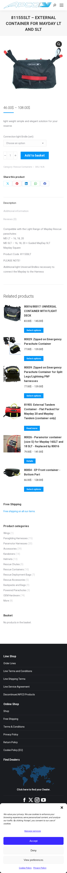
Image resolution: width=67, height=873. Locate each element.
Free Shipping (10, 719)
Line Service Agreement (16, 686)
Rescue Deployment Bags (17, 574)
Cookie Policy (25, 868)
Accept (33, 840)
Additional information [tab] (16, 211)
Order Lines (9, 663)
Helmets (8, 559)
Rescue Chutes (11, 564)
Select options (33, 330)
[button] (62, 807)
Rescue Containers (22, 167)
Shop (6, 711)
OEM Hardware (11, 595)
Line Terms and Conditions (17, 671)
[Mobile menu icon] (61, 5)
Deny (34, 850)
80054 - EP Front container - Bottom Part (42, 472)
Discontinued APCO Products (19, 694)
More (6, 600)
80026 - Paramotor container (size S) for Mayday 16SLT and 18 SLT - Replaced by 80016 (43, 442)
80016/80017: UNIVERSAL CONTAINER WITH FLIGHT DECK (40, 311)
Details (29, 461)
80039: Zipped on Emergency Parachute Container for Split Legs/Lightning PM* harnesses (43, 374)
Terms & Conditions (14, 726)
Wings (6, 533)
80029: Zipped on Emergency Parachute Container (43, 341)
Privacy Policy (39, 868)
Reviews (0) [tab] (9, 219)
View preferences (33, 859)
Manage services (32, 831)
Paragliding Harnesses (15, 538)
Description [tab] (9, 202)
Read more (31, 428)
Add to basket (35, 155)
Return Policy (10, 742)
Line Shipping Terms (14, 679)
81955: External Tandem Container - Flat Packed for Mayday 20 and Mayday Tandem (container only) (41, 411)
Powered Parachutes (14, 590)
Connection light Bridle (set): (18, 136)
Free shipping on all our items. (19, 511)
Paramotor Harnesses (15, 543)
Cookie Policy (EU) (13, 750)
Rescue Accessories (14, 579)
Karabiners (9, 554)
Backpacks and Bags (14, 585)
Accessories (10, 548)
